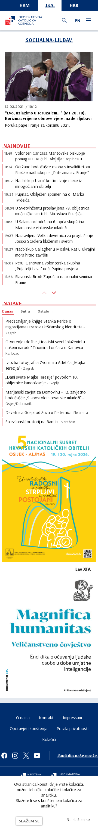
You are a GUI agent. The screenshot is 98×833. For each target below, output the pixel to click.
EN (77, 20)
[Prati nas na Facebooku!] (4, 755)
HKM (25, 5)
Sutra (25, 311)
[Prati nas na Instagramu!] (15, 755)
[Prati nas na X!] (26, 755)
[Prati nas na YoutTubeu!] (37, 755)
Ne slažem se (78, 819)
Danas (7, 311)
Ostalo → (46, 311)
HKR (74, 5)
